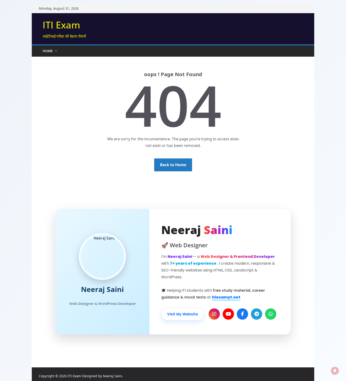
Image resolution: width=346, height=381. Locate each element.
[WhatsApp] (270, 314)
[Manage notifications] (335, 370)
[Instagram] (214, 314)
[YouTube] (228, 314)
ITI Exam (61, 24)
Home (48, 51)
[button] (55, 51)
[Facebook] (242, 314)
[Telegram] (256, 314)
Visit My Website (182, 314)
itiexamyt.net (226, 297)
